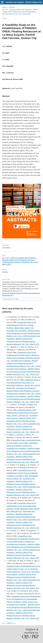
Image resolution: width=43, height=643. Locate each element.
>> (14, 623)
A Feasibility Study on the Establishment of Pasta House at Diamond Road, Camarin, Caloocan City (22, 412)
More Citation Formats (11, 299)
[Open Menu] (2, 2)
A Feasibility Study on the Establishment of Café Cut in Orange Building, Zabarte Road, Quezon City (21, 325)
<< (3, 623)
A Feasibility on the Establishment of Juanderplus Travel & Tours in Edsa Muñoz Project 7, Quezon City (23, 539)
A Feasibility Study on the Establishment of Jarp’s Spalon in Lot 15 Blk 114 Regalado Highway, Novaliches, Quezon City (24, 443)
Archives (11, 7)
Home (4, 7)
